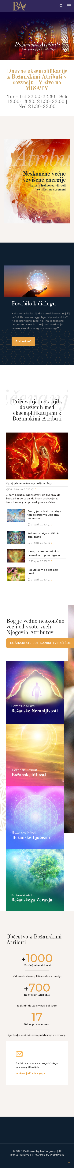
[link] (37, 181)
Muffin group (48, 1151)
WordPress (57, 1154)
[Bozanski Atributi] (18, 6)
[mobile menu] (69, 5)
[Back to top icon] (69, 1162)
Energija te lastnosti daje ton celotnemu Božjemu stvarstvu (44, 515)
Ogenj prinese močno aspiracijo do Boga (29, 483)
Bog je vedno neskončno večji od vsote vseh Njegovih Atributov (35, 627)
